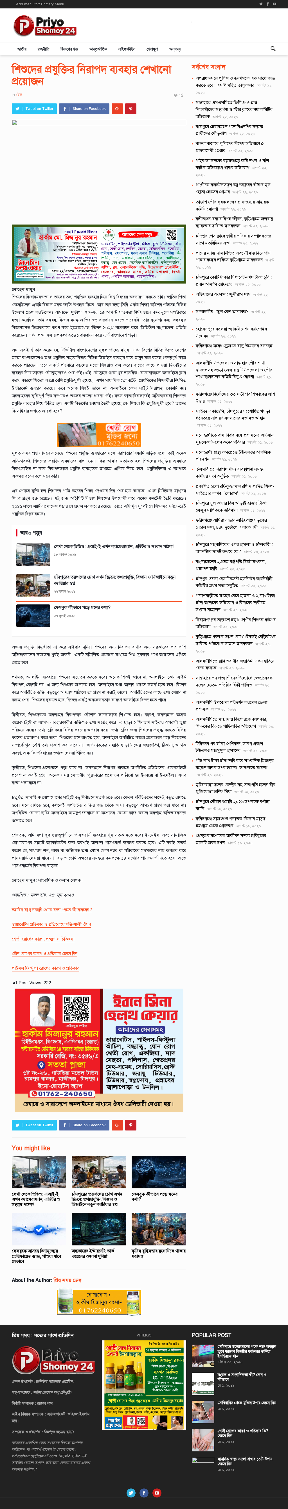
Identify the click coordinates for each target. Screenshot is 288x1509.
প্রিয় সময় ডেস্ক (67, 1280)
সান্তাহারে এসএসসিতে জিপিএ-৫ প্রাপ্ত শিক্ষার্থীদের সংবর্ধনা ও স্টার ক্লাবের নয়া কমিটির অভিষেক (234, 109)
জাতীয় (21, 49)
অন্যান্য (175, 49)
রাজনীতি (43, 49)
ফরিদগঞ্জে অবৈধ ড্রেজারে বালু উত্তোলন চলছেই (234, 346)
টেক (19, 94)
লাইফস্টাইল (126, 49)
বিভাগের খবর (69, 49)
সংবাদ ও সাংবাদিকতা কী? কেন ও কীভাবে (242, 1377)
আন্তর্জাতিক (98, 49)
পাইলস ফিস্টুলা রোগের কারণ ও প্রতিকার (45, 968)
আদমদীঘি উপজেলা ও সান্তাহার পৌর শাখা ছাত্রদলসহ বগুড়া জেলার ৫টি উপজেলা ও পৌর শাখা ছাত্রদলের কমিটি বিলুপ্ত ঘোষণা (234, 370)
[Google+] (117, 108)
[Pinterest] (130, 108)
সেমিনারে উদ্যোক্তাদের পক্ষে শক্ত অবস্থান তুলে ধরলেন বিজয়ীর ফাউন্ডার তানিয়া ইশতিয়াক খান (247, 1351)
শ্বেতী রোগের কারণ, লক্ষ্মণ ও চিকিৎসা (43, 939)
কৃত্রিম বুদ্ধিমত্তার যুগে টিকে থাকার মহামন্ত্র (159, 1253)
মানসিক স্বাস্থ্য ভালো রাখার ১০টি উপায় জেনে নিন (245, 1461)
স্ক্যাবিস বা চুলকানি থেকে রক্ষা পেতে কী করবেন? (52, 910)
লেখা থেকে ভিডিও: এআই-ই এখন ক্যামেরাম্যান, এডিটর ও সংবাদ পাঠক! (36, 1199)
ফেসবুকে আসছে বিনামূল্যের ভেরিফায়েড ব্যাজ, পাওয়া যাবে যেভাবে (36, 1256)
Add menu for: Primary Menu (40, 4)
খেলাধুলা (152, 49)
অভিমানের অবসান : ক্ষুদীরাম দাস (223, 294)
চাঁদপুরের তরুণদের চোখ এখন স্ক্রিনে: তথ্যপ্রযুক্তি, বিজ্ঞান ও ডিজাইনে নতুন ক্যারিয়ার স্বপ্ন (97, 1199)
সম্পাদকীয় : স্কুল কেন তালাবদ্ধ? (222, 311)
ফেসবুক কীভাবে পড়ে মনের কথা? (154, 1196)
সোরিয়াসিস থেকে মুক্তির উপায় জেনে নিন (247, 1403)
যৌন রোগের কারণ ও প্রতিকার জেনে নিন (44, 954)
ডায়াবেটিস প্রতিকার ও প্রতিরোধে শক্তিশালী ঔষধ (51, 924)
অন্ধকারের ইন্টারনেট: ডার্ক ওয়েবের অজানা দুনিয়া (93, 1253)
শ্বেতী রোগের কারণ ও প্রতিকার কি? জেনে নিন (243, 1433)
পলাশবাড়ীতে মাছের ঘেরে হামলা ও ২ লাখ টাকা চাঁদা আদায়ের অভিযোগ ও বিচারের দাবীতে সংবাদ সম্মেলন (235, 603)
